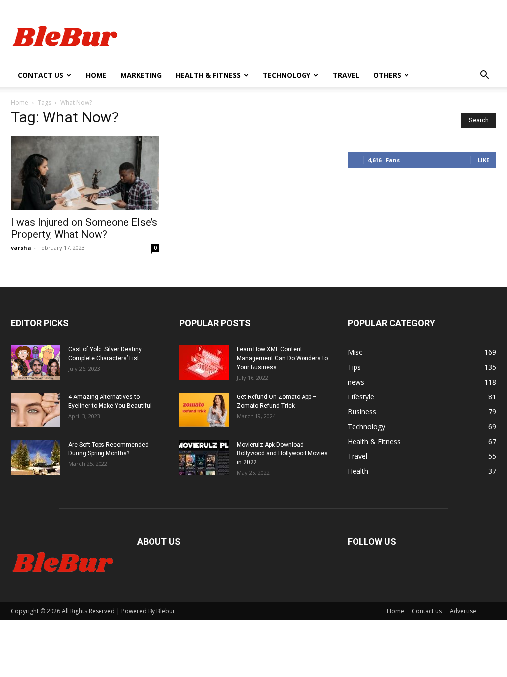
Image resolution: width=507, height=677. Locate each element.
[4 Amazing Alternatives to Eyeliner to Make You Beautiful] (35, 410)
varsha (21, 247)
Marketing (141, 75)
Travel (346, 75)
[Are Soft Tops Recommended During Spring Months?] (35, 457)
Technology (286, 75)
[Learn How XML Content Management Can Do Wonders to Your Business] (204, 362)
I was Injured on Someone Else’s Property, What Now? (84, 228)
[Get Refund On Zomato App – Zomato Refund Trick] (204, 410)
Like (483, 160)
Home (96, 75)
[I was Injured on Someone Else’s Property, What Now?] (85, 173)
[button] (484, 76)
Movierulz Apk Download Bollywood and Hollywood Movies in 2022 (282, 453)
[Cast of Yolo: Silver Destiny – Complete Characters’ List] (35, 362)
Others (387, 75)
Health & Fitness (208, 75)
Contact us (40, 75)
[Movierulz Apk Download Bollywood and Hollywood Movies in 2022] (204, 457)
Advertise (463, 611)
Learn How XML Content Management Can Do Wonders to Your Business (282, 358)
